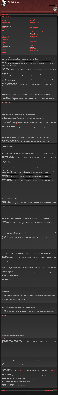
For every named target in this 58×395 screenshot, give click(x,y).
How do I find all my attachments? (33, 45)
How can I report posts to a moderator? (6, 42)
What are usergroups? (32, 20)
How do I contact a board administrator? (34, 50)
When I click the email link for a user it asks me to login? (8, 33)
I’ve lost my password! (4, 23)
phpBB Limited (20, 370)
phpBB (16, 123)
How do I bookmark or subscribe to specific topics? (35, 40)
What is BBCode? (4, 47)
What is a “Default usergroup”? (33, 23)
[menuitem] (53, 12)
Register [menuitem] (56, 12)
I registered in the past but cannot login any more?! (7, 22)
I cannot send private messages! (33, 26)
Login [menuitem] (55, 12)
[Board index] (4, 3)
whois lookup (49, 379)
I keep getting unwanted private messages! (34, 27)
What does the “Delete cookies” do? (6, 24)
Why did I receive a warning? (5, 41)
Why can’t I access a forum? (5, 40)
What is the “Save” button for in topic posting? (7, 43)
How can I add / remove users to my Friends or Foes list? (36, 31)
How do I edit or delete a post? (5, 36)
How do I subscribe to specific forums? (34, 41)
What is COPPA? (4, 19)
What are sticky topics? (4, 51)
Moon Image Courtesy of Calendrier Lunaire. (29, 393)
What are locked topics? (4, 52)
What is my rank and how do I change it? (6, 32)
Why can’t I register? (4, 20)
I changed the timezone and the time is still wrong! (7, 29)
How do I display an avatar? (5, 31)
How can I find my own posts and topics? (34, 37)
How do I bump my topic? (4, 44)
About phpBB (51, 370)
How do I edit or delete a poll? (5, 39)
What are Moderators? (32, 19)
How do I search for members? (33, 36)
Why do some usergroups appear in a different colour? (36, 22)
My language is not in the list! (5, 30)
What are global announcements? (5, 50)
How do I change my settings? (5, 27)
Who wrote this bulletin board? (33, 48)
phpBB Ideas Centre (32, 375)
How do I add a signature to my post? (6, 37)
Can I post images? (4, 49)
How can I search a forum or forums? (34, 34)
